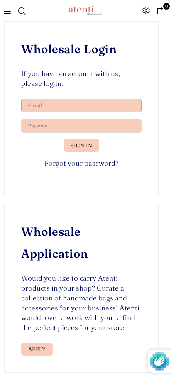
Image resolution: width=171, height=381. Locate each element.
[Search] (22, 10)
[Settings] (146, 10)
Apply (37, 349)
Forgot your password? (81, 163)
